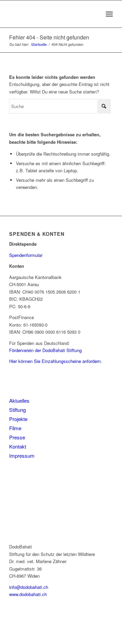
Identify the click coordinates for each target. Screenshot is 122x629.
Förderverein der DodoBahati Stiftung (45, 350)
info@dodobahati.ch (28, 587)
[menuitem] (109, 14)
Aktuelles (19, 400)
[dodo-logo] (50, 14)
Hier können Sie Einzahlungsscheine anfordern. (55, 361)
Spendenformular (25, 255)
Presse (17, 437)
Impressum (22, 455)
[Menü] (109, 14)
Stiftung (17, 409)
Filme (15, 428)
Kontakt (17, 446)
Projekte (18, 418)
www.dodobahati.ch (28, 594)
